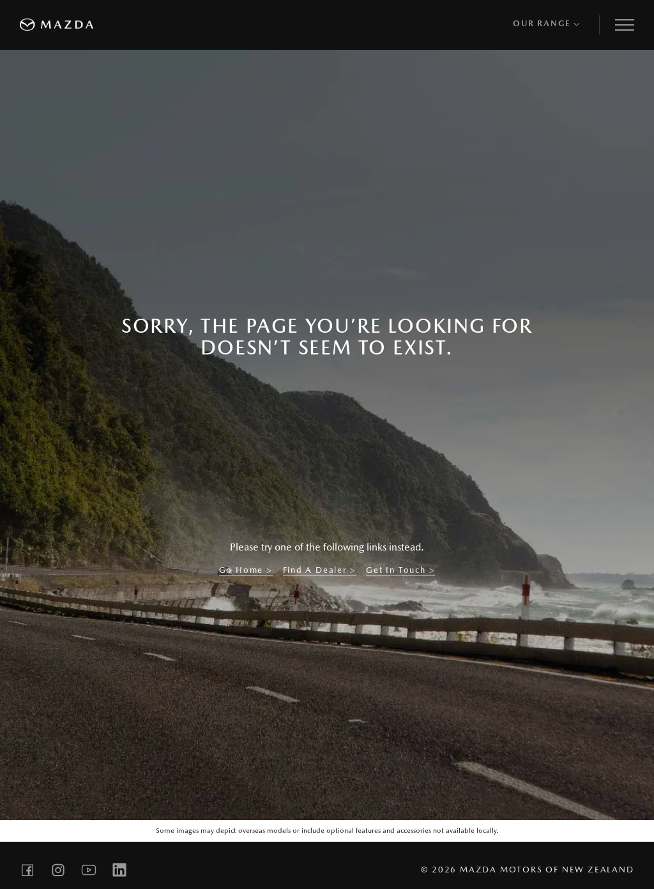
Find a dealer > (319, 570)
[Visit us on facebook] (27, 870)
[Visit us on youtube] (88, 870)
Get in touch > (400, 570)
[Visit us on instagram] (58, 870)
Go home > (246, 570)
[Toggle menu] (624, 24)
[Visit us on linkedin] (119, 870)
